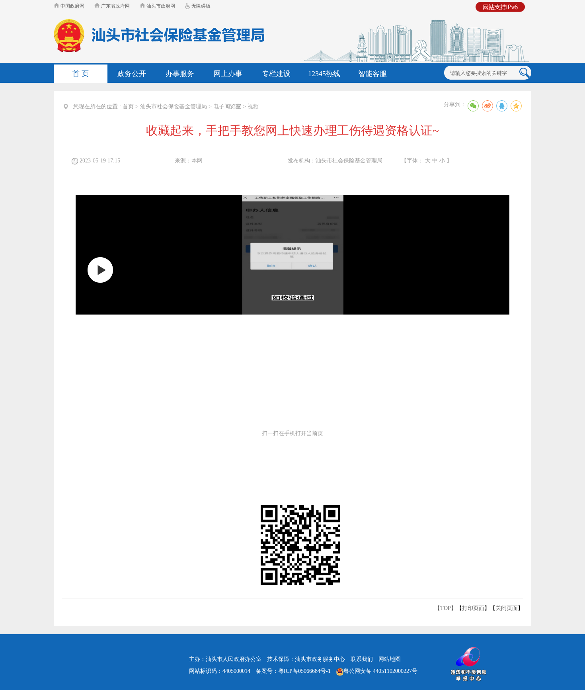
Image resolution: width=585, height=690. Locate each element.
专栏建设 (276, 74)
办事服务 (180, 74)
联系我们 (362, 659)
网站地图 (389, 659)
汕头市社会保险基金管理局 (173, 106)
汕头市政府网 (160, 6)
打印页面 (473, 608)
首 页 (80, 74)
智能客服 (372, 74)
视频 (253, 106)
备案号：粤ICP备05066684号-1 (293, 671)
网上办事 (228, 74)
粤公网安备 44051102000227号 (380, 671)
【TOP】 (445, 608)
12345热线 (324, 74)
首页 (128, 106)
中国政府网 (71, 6)
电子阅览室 (227, 106)
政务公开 (131, 74)
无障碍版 (200, 6)
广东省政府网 (115, 6)
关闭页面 (506, 608)
